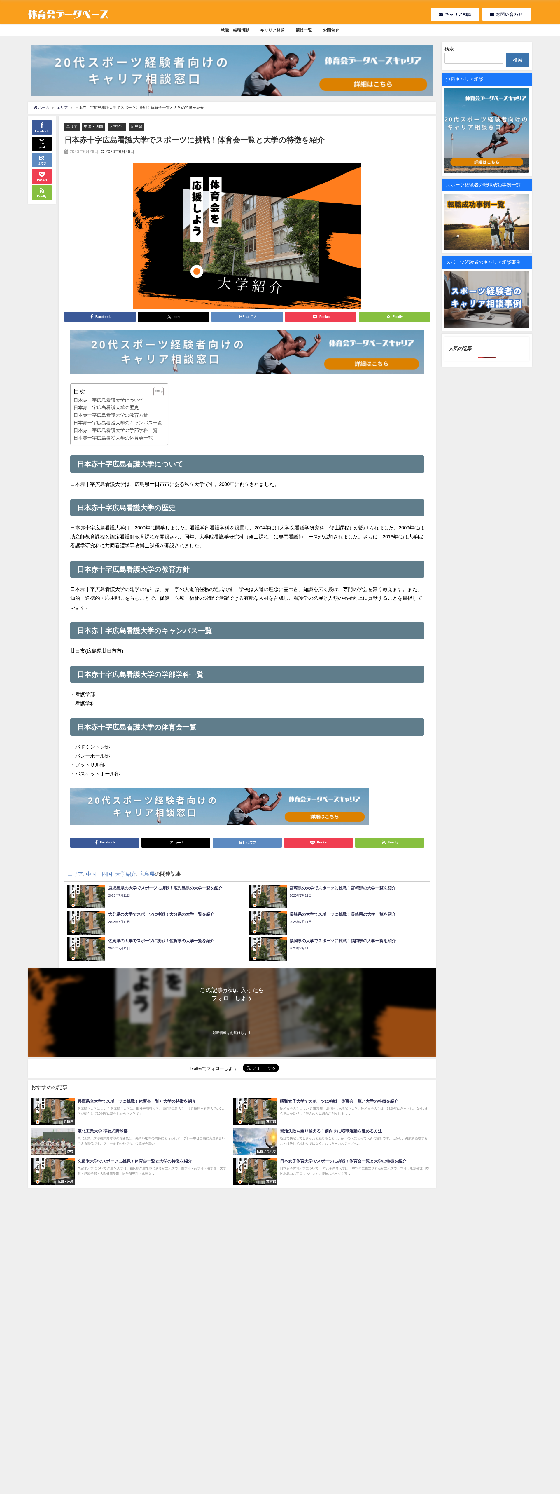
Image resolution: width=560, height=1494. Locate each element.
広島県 (136, 126)
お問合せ (331, 30)
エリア (72, 126)
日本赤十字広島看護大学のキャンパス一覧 (118, 422)
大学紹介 (117, 126)
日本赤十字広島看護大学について (109, 400)
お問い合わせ (508, 14)
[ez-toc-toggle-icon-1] (155, 392)
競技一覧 (304, 30)
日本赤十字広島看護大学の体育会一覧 (113, 437)
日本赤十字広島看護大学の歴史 (106, 407)
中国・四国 (93, 126)
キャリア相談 (457, 14)
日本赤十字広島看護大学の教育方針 (111, 415)
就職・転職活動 (235, 30)
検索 (449, 48)
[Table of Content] (158, 391)
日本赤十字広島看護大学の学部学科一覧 (116, 430)
